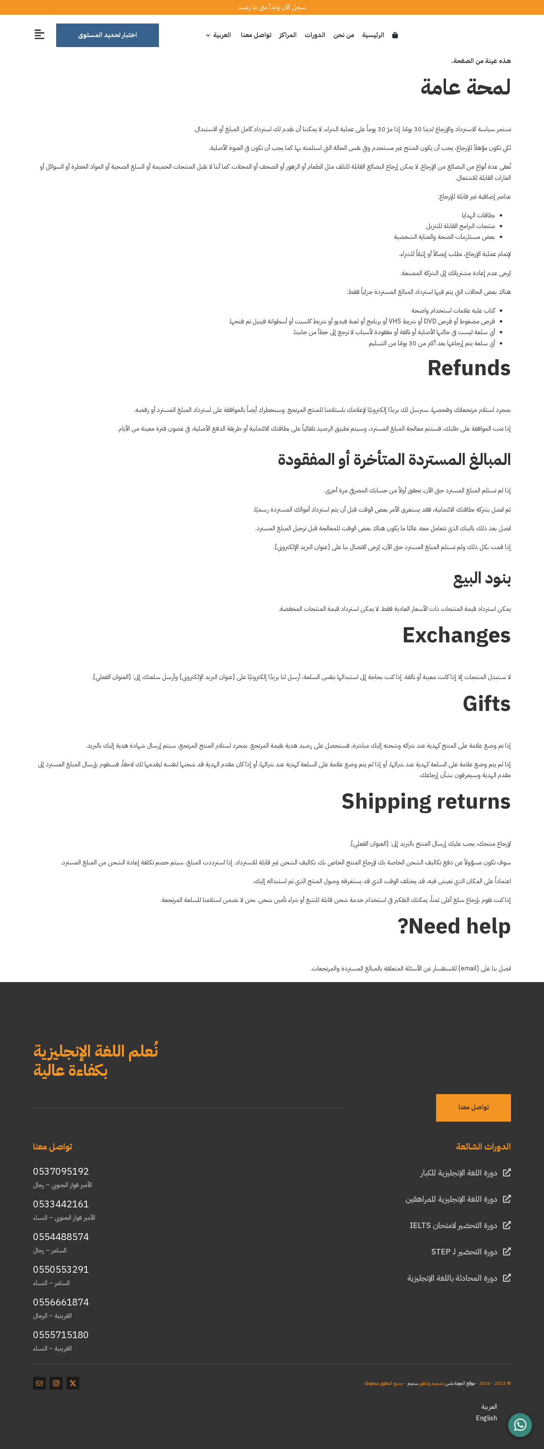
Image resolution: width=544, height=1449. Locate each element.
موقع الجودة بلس (460, 1383)
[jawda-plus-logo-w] (481, 1033)
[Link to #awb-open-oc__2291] (39, 34)
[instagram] (56, 1383)
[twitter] (73, 1383)
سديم (412, 1383)
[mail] (39, 1383)
